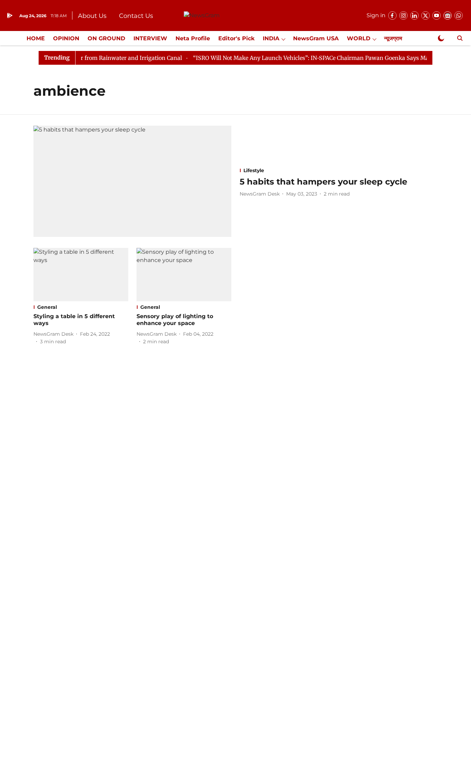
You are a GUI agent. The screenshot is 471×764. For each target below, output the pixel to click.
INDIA (271, 38)
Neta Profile (193, 38)
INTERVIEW (150, 38)
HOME (36, 38)
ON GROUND (106, 38)
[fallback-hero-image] (132, 181)
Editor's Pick (236, 38)
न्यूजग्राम (393, 38)
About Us (92, 16)
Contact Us (136, 16)
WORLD (358, 38)
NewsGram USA (316, 38)
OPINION (66, 38)
